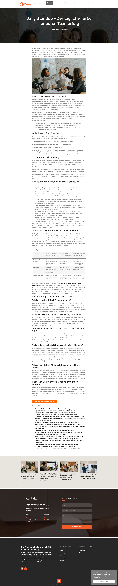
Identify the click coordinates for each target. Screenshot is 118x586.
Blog (75, 3)
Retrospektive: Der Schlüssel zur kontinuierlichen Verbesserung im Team (57, 438)
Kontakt (90, 3)
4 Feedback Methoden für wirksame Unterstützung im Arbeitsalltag (55, 446)
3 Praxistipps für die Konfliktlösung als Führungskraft (51, 434)
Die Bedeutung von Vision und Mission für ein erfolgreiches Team (54, 430)
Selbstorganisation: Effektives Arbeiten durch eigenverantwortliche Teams (57, 424)
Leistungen (66, 3)
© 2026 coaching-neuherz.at (59, 584)
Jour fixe (71, 116)
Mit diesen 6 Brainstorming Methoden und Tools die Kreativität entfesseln (57, 422)
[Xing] (25, 568)
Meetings (53, 152)
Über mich (83, 3)
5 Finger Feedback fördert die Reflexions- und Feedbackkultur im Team (56, 414)
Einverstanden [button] (103, 581)
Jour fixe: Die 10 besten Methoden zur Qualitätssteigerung (52, 409)
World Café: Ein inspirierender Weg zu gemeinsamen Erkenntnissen (55, 412)
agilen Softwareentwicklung (61, 188)
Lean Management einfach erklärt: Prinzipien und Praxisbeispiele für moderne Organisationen (88, 477)
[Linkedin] (22, 568)
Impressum (82, 550)
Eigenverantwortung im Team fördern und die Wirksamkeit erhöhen (55, 411)
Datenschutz (83, 553)
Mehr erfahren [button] (97, 577)
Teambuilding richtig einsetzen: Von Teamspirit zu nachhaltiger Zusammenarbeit (59, 432)
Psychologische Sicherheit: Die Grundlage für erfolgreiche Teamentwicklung (57, 448)
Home (58, 3)
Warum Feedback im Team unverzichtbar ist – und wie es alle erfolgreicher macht (59, 436)
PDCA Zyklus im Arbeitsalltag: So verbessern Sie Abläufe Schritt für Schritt (57, 444)
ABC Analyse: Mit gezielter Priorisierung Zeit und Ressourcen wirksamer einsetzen (29, 477)
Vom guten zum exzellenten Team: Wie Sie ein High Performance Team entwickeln (59, 416)
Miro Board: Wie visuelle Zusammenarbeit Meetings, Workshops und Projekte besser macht (49, 475)
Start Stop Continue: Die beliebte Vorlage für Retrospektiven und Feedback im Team (67, 476)
